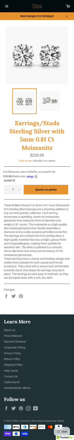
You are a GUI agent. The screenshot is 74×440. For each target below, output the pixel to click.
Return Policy (12, 359)
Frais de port (25, 160)
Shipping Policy (13, 364)
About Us (9, 330)
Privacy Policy (12, 353)
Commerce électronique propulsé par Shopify (42, 421)
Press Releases (13, 335)
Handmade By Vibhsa (17, 387)
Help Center (11, 370)
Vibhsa (15, 421)
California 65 (12, 382)
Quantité (9, 180)
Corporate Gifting (14, 347)
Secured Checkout (15, 341)
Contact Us (11, 376)
